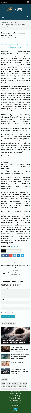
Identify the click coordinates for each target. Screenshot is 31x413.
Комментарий (5, 288)
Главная (4, 22)
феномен (16, 251)
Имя (2, 299)
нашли (25, 383)
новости (25, 386)
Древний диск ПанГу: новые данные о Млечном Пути (15, 274)
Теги (4, 251)
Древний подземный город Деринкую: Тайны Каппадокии (15, 266)
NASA (3, 386)
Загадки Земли (13, 22)
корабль (25, 389)
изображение (4, 389)
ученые (10, 251)
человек (8, 383)
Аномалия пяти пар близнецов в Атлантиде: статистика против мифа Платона (20, 356)
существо (13, 386)
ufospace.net (14, 246)
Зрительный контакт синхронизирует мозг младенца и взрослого (18, 364)
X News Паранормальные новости (15, 9)
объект (8, 386)
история (14, 383)
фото (20, 389)
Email (3, 305)
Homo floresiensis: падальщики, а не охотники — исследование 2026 (20, 349)
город (19, 386)
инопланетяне (13, 389)
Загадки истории (20, 24)
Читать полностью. (15, 411)
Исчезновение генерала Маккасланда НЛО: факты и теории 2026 (19, 371)
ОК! (15, 408)
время (3, 383)
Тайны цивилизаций (7, 24)
